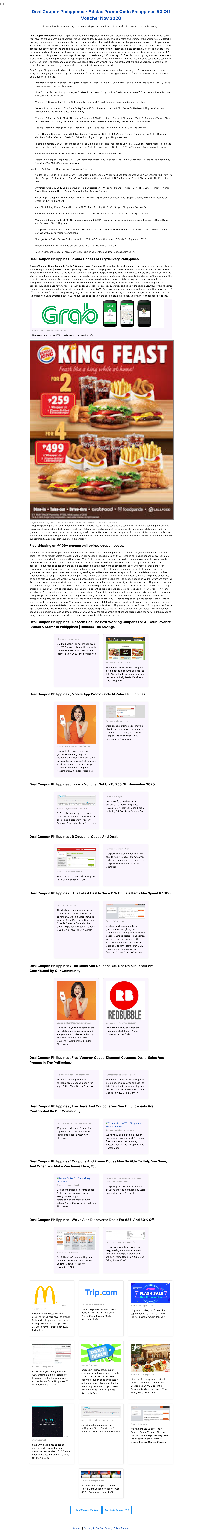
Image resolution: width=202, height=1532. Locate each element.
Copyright (89, 1528)
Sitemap (125, 1528)
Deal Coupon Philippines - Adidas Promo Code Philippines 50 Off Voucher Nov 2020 (101, 15)
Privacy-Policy (112, 1528)
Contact (77, 1528)
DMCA (99, 1528)
